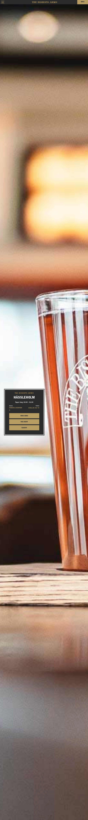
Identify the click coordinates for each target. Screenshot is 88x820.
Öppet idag (24, 402)
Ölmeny (24, 428)
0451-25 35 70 (33, 408)
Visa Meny (24, 422)
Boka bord (24, 416)
